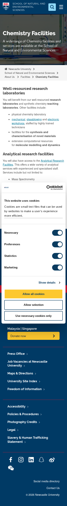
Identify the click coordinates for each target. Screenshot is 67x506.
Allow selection (34, 304)
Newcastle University (19, 69)
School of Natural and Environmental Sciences (30, 73)
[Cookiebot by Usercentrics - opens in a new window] (47, 187)
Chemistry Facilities (47, 77)
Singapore (29, 328)
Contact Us (53, 488)
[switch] (57, 244)
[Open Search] (52, 7)
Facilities (25, 77)
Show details (47, 282)
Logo (6, 7)
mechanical (18, 119)
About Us (10, 77)
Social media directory (47, 481)
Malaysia (13, 328)
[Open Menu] (61, 7)
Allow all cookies (33, 294)
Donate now (18, 336)
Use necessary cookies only (33, 315)
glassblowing (34, 119)
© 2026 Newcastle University (43, 494)
